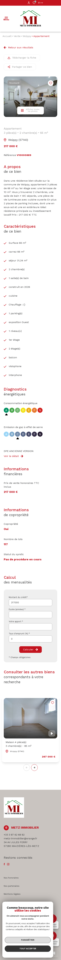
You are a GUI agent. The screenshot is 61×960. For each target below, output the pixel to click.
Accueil (7, 36)
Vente (17, 36)
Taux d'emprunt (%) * (19, 633)
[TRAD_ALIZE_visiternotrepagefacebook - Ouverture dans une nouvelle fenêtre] (4, 864)
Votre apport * (16, 621)
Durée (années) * (17, 609)
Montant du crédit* (18, 597)
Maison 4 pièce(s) (18, 744)
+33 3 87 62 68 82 (14, 834)
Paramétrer (27, 939)
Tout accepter (28, 948)
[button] (34, 767)
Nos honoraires (11, 878)
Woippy (27, 36)
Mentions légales (12, 894)
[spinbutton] (30, 638)
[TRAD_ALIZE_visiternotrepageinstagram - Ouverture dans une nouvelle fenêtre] (8, 864)
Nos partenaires (11, 886)
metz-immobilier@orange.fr (20, 838)
